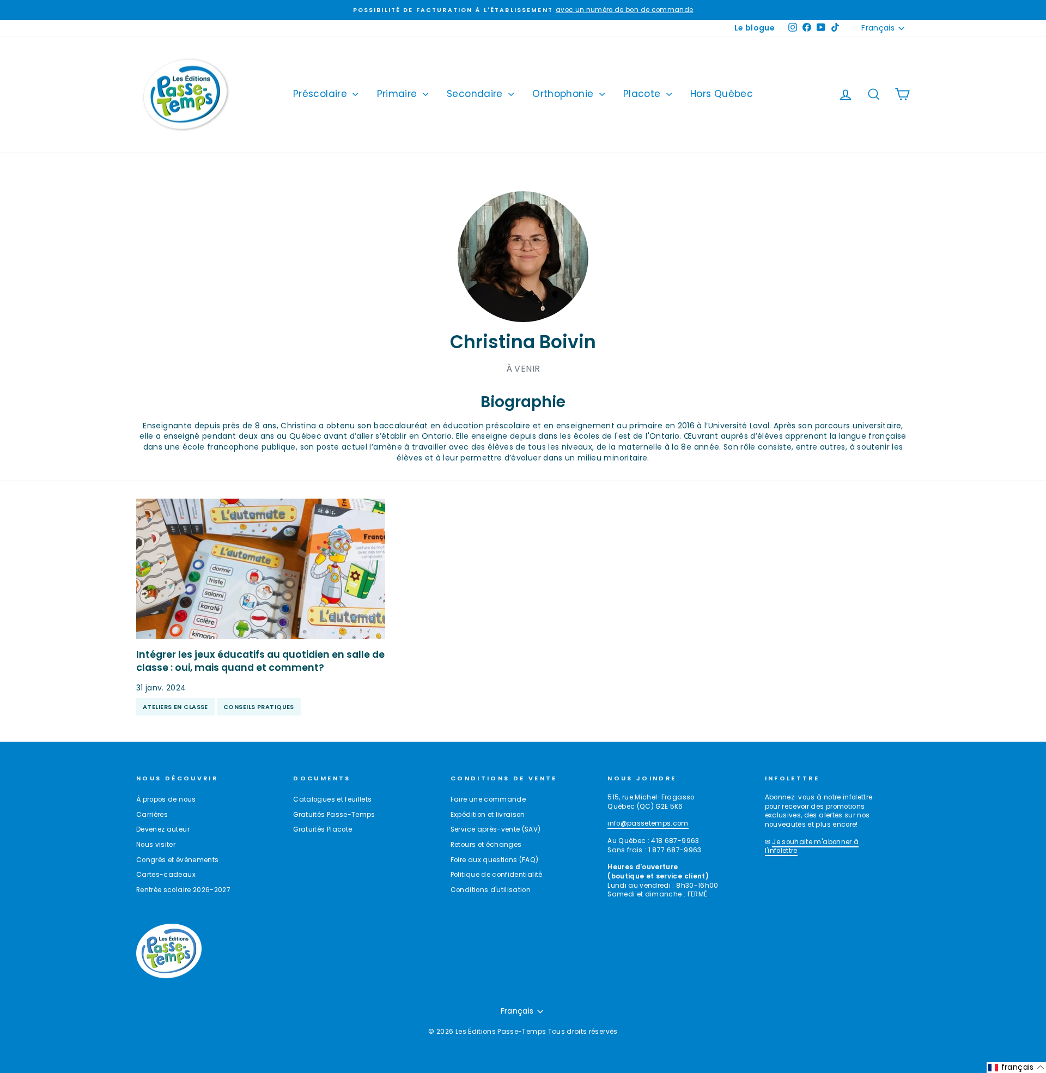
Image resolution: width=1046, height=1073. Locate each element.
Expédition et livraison (488, 814)
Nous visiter (155, 844)
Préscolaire (321, 93)
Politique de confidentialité (497, 874)
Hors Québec (721, 93)
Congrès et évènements (177, 860)
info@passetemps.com (648, 823)
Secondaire (476, 93)
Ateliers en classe (175, 706)
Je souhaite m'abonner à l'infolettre (812, 847)
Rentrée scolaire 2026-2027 (183, 890)
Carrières (152, 814)
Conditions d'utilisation (491, 890)
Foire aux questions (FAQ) (495, 860)
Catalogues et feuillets (332, 799)
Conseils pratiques (258, 706)
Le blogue (754, 27)
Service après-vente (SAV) (496, 829)
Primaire (398, 93)
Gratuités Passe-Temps (334, 814)
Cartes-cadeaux (166, 874)
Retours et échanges (486, 844)
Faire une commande (488, 799)
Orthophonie (564, 93)
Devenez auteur (163, 829)
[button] (1016, 1067)
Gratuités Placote (322, 829)
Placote (643, 93)
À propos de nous (166, 799)
